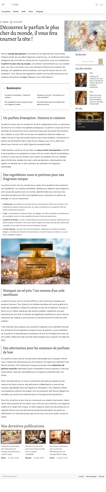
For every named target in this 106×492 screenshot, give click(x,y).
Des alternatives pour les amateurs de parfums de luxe (51, 103)
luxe (25, 77)
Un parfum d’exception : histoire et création (17, 96)
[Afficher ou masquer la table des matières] (44, 88)
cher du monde (23, 64)
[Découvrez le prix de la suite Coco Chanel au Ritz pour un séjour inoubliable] (35, 437)
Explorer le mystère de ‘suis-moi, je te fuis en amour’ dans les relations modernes (96, 81)
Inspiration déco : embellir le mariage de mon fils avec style (89, 121)
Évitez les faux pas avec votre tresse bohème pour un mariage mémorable (96, 99)
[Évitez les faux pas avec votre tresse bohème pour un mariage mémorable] (81, 97)
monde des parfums (17, 54)
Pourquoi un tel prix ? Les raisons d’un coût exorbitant (50, 96)
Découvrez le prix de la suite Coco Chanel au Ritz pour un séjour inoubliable (35, 450)
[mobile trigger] (4, 4)
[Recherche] (96, 4)
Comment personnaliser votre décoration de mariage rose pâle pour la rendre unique (10, 450)
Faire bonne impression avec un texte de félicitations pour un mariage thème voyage (59, 450)
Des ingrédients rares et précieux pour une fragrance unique (19, 103)
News (3, 458)
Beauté (28, 458)
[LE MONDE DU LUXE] (15, 4)
